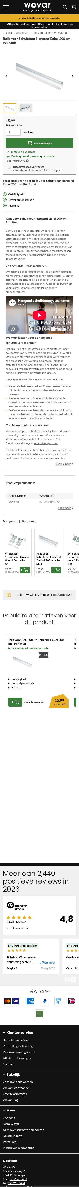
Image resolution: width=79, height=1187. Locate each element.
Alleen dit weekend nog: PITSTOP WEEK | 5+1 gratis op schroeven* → (40, 25)
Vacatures (9, 1142)
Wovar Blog (10, 1100)
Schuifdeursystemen (17, 33)
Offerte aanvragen (15, 1093)
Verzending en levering (18, 1046)
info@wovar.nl (18, 1179)
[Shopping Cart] (73, 7)
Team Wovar (11, 1123)
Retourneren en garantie (19, 1052)
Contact (8, 1064)
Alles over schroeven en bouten (23, 1130)
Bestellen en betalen (16, 1040)
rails (18, 450)
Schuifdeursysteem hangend (50, 33)
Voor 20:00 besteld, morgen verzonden (41, 18)
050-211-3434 (16, 1183)
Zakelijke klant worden (18, 1081)
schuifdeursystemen (46, 443)
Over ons (9, 1117)
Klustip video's (12, 1135)
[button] (27, 160)
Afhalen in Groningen (17, 1058)
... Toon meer (47, 962)
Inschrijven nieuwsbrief (18, 1147)
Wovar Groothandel (16, 1088)
